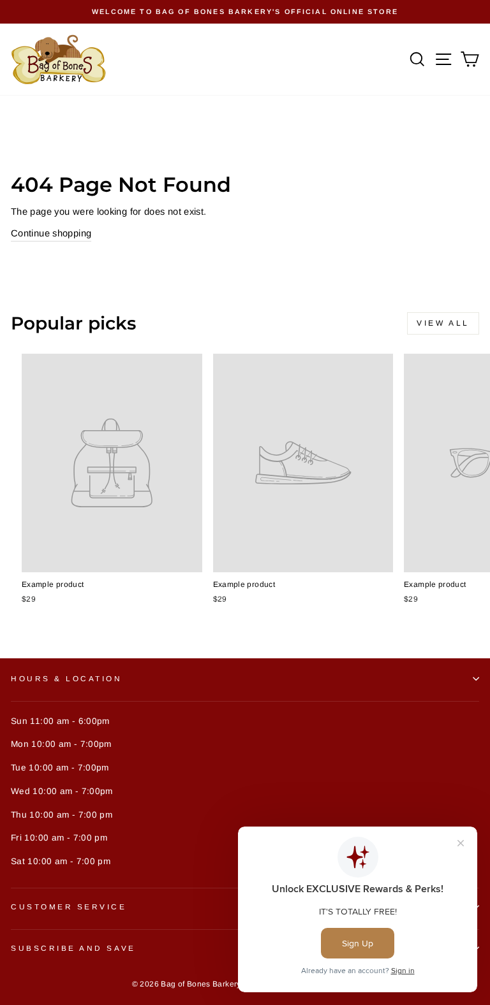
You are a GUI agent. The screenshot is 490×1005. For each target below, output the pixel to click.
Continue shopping (51, 233)
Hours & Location (66, 678)
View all (443, 323)
